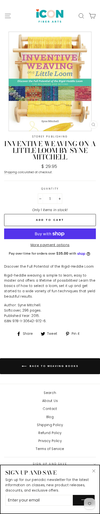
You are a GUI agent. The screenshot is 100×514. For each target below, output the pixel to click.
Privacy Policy (50, 441)
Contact (50, 409)
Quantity (49, 189)
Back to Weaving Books (53, 366)
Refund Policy (49, 433)
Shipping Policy (50, 425)
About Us (50, 401)
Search (50, 393)
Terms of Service (50, 449)
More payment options (50, 245)
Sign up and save (50, 464)
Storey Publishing (50, 136)
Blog (50, 417)
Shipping (10, 172)
